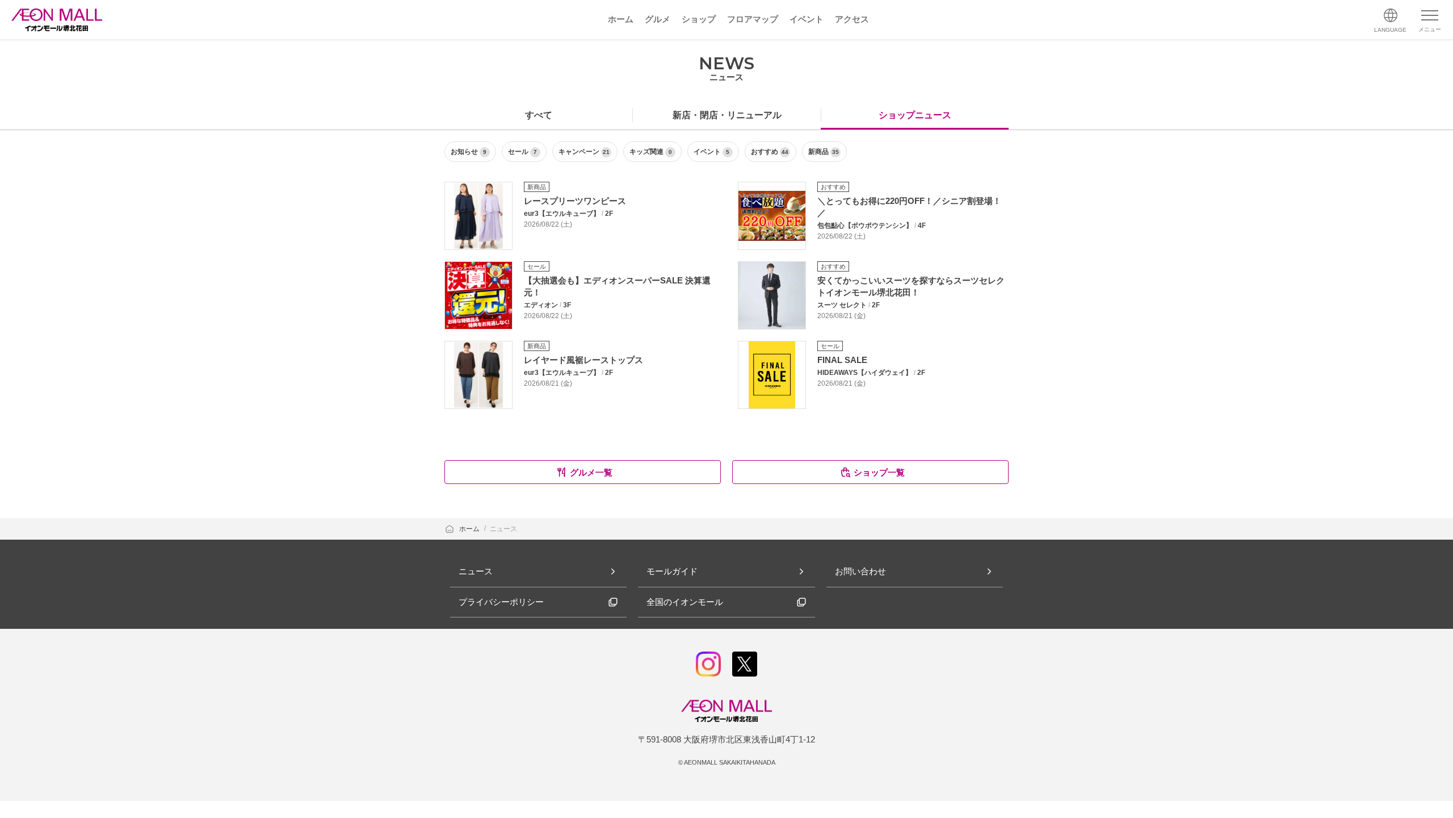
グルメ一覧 (591, 472)
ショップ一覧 (879, 472)
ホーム (470, 529)
